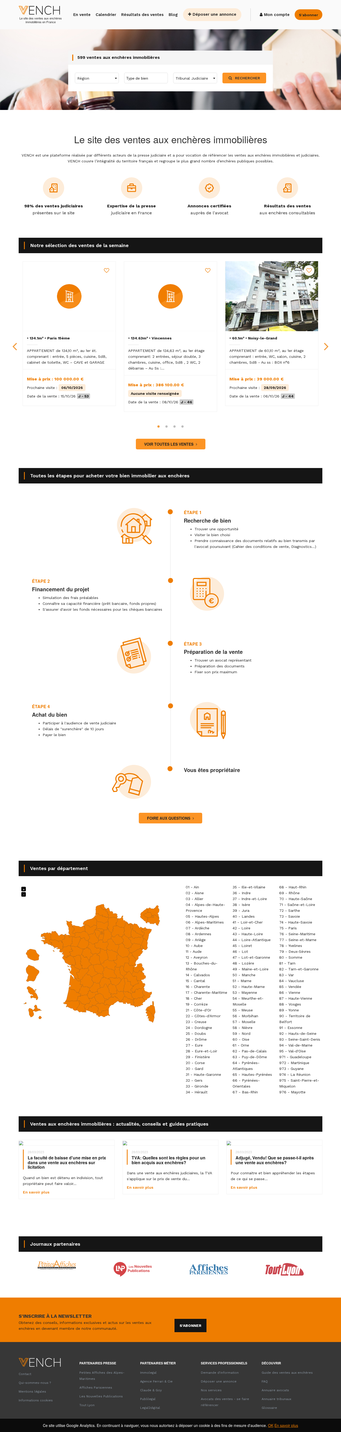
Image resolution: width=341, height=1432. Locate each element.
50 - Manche (244, 975)
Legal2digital (150, 1408)
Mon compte (276, 14)
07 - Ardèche (197, 928)
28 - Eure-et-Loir (201, 1051)
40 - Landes (244, 916)
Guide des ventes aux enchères (287, 1372)
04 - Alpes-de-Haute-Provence (205, 907)
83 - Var (286, 975)
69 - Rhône (289, 893)
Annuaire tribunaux (276, 1399)
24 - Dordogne (199, 1027)
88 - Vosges (290, 1004)
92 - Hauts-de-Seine (297, 1033)
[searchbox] (148, 78)
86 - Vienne (289, 992)
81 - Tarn (287, 963)
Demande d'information (220, 1372)
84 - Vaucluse (291, 981)
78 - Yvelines (290, 945)
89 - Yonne (289, 1010)
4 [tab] (182, 426)
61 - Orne (241, 1045)
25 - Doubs (196, 1033)
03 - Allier (194, 899)
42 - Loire (241, 928)
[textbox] (97, 78)
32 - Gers (194, 1080)
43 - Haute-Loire (248, 934)
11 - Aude (194, 951)
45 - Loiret (242, 945)
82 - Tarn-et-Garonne (299, 969)
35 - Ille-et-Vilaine (249, 887)
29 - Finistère (198, 1057)
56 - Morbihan (245, 1016)
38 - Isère (241, 904)
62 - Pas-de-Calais (250, 1051)
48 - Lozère (243, 963)
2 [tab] (166, 426)
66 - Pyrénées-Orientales (246, 1083)
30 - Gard (194, 1068)
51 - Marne (242, 981)
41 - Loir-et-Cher (248, 922)
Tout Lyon (87, 1405)
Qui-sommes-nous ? (35, 1383)
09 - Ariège (196, 940)
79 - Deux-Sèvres (295, 951)
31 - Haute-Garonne (203, 1074)
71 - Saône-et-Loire (297, 904)
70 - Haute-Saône (295, 899)
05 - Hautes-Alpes (202, 916)
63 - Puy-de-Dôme (250, 1057)
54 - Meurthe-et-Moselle (248, 1001)
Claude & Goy (151, 1390)
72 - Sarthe (289, 910)
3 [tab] (174, 426)
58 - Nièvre (243, 1027)
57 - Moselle (244, 1022)
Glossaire (269, 1408)
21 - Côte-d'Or (198, 1010)
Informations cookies (36, 1400)
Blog (173, 14)
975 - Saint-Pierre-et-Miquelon (299, 1083)
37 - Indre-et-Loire (250, 899)
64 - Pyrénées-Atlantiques (246, 1066)
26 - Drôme (196, 1039)
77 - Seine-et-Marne (297, 940)
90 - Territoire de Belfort (294, 1019)
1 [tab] (158, 426)
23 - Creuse (196, 1022)
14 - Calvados (198, 975)
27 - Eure (194, 1045)
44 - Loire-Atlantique (252, 940)
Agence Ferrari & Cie (156, 1381)
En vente (82, 14)
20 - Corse (195, 1063)
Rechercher (247, 78)
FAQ (265, 1381)
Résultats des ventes (142, 14)
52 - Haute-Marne (249, 986)
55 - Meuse (243, 1010)
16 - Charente (198, 986)
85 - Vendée (290, 986)
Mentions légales (32, 1391)
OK (270, 1425)
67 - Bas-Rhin (245, 1092)
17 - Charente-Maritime (206, 992)
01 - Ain (192, 887)
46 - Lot (240, 951)
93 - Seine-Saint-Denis (299, 1039)
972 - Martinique (294, 1063)
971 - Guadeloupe (295, 1057)
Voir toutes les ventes (169, 444)
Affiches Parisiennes (95, 1387)
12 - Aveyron (197, 957)
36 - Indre (242, 893)
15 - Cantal (195, 981)
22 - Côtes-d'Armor (203, 1016)
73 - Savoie (289, 916)
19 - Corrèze (197, 1004)
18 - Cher (194, 998)
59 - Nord (241, 1033)
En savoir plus (286, 1425)
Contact (25, 1374)
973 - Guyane (291, 1068)
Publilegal (148, 1399)
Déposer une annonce (213, 14)
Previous (14, 342)
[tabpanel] (69, 333)
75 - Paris (288, 928)
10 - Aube (194, 945)
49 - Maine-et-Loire (251, 969)
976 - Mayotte (292, 1092)
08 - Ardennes (198, 934)
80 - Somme (290, 957)
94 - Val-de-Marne (295, 1045)
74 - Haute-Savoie (295, 922)
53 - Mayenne (245, 992)
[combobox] (97, 78)
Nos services (211, 1390)
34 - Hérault (197, 1092)
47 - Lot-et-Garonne (251, 957)
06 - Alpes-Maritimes (205, 922)
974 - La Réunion (294, 1074)
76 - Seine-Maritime (297, 934)
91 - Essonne (290, 1027)
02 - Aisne (195, 893)
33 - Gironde (197, 1086)
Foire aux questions (169, 818)
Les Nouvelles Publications (101, 1396)
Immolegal (148, 1372)
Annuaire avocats (275, 1390)
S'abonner (190, 1325)
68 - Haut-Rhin (292, 887)
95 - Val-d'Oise (292, 1051)
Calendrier (106, 14)
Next (326, 342)
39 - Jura (241, 910)
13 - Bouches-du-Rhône (201, 966)
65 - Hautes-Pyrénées (252, 1074)
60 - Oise (241, 1039)
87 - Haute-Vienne (295, 998)
